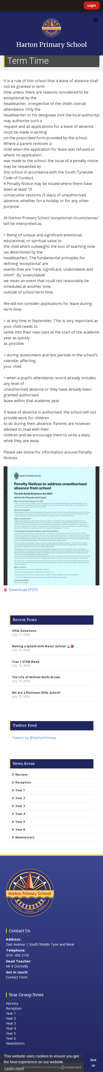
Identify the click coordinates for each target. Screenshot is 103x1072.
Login (91, 5)
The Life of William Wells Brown (36, 677)
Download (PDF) (23, 589)
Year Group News (26, 994)
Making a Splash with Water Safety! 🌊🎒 (43, 646)
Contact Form (17, 977)
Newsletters (24, 837)
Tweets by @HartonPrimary (34, 737)
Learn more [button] (14, 1068)
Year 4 (20, 814)
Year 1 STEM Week (26, 662)
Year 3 (20, 806)
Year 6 (20, 830)
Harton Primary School (51, 45)
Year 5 (20, 822)
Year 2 (20, 798)
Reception (23, 782)
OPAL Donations (24, 631)
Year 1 (20, 790)
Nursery (21, 775)
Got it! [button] (93, 1062)
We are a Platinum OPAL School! (36, 693)
